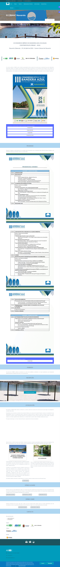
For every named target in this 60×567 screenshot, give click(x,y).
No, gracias (50, 563)
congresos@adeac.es (10, 518)
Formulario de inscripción (30, 392)
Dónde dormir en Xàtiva (42, 494)
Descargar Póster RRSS (30, 127)
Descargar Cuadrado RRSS (30, 130)
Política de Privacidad (22, 566)
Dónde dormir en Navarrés (10, 494)
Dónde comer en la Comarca (35, 507)
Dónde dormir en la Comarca (27, 494)
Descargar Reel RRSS (30, 132)
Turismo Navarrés (25, 480)
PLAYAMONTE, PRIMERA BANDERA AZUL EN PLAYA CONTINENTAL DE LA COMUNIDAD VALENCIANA (17, 456)
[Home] (7, 4)
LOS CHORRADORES (42, 458)
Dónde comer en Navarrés (22, 507)
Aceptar (42, 563)
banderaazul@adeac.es (11, 557)
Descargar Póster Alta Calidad (30, 135)
